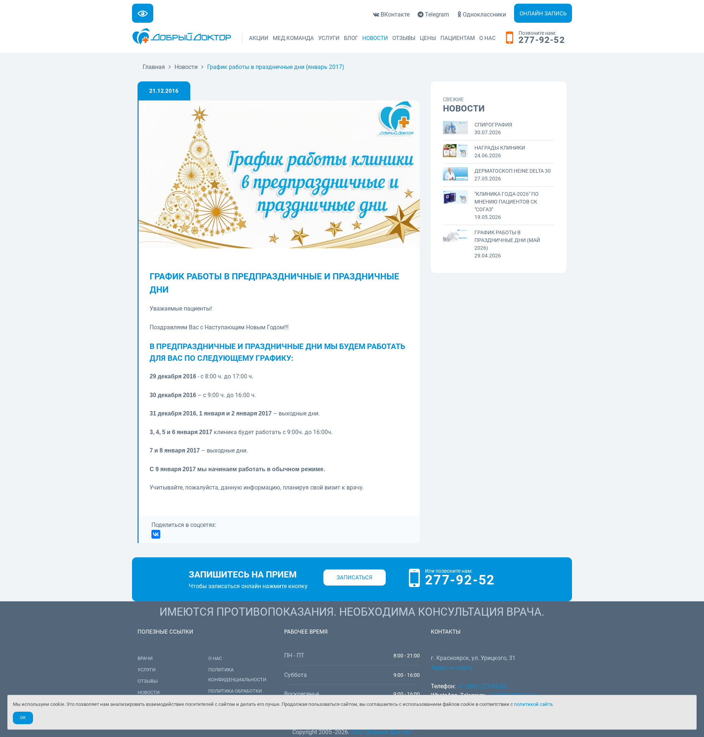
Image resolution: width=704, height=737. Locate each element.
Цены (428, 38)
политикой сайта (533, 704)
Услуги (329, 38)
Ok (23, 717)
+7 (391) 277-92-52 (482, 686)
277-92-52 (541, 40)
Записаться (355, 577)
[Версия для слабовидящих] (142, 13)
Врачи (145, 658)
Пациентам (457, 38)
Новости (375, 38)
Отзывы (403, 38)
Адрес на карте (451, 667)
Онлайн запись (543, 13)
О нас (487, 38)
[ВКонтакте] (155, 534)
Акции (258, 38)
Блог (351, 38)
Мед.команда (293, 38)
